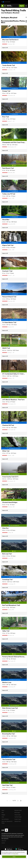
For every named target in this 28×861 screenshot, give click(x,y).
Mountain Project (18, 810)
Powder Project (17, 819)
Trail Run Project (17, 817)
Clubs (3, 817)
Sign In (22, 5)
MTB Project (17, 812)
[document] (14, 855)
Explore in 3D (5, 47)
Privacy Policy (15, 853)
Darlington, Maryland (9, 17)
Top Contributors (5, 819)
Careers (3, 842)
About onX (4, 840)
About (3, 810)
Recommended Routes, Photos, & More (14, 21)
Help (3, 812)
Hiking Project (17, 814)
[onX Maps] (5, 831)
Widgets (3, 814)
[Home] (7, 5)
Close (14, 856)
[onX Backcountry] (5, 2)
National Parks (17, 821)
